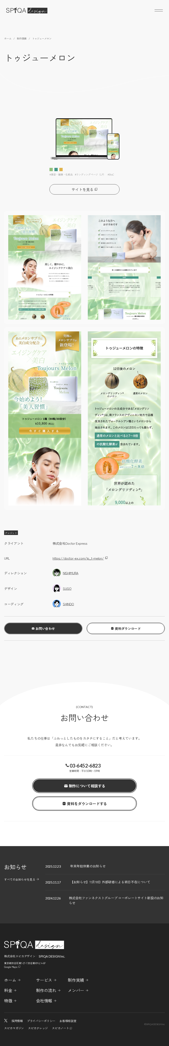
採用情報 (17, 1020)
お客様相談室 (67, 1020)
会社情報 (44, 1001)
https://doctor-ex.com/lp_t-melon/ (78, 558)
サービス (44, 980)
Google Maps (10, 966)
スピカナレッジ (38, 1028)
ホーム (10, 980)
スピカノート (60, 1028)
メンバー (76, 990)
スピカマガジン (14, 1028)
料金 (8, 990)
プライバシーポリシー (41, 1020)
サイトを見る (82, 189)
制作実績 (76, 980)
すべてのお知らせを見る (19, 879)
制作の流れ (46, 990)
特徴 (8, 1001)
